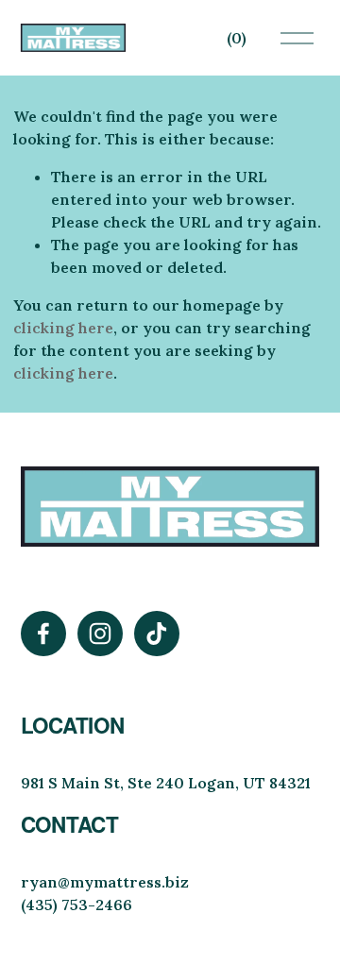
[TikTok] (156, 633)
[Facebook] (43, 633)
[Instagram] (100, 633)
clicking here (63, 327)
